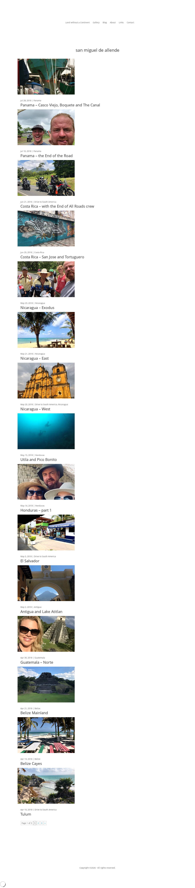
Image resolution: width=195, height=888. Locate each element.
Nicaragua (40, 303)
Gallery (96, 22)
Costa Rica (39, 252)
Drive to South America (45, 201)
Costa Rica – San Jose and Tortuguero (52, 256)
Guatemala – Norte (36, 662)
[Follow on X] (100, 854)
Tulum (25, 814)
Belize (37, 708)
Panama (37, 100)
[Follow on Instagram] (89, 854)
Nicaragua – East (34, 358)
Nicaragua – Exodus (37, 307)
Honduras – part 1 (36, 510)
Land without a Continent (77, 22)
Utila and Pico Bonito (38, 459)
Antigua (37, 607)
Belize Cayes (31, 763)
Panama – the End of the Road (46, 155)
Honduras (40, 455)
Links (121, 22)
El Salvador (29, 560)
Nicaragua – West (35, 408)
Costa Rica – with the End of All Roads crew (57, 206)
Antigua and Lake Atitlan (41, 611)
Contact (130, 22)
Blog (105, 22)
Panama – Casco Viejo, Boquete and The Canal (60, 105)
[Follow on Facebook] (94, 854)
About (113, 22)
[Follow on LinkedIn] (106, 854)
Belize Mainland (34, 712)
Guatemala (40, 657)
